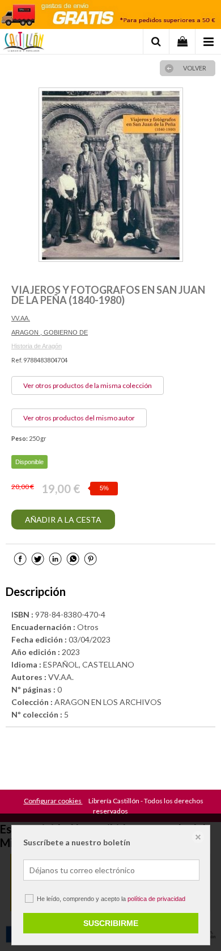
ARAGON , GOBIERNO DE (49, 332)
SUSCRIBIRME (110, 923)
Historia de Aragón (36, 346)
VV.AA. (20, 318)
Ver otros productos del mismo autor (79, 418)
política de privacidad (156, 898)
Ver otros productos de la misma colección (87, 385)
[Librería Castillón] (23, 43)
